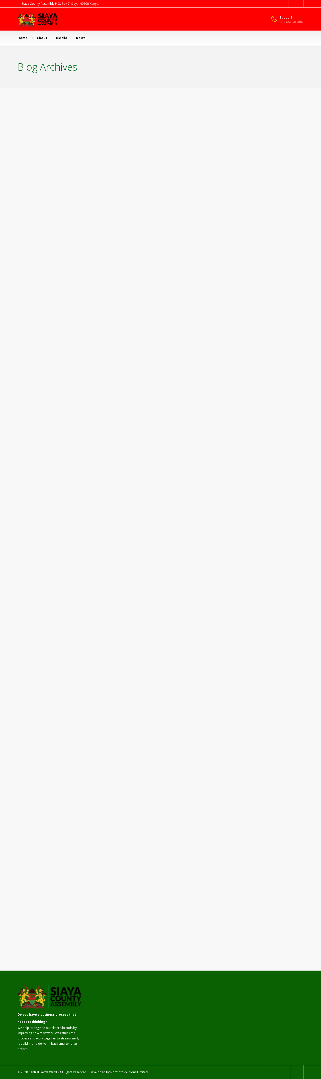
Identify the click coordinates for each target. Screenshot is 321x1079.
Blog (54, 297)
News (81, 38)
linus (41, 297)
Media (61, 38)
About (42, 38)
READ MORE (41, 529)
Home (23, 38)
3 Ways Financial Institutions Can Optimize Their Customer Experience (154, 313)
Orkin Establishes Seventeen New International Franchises (151, 772)
